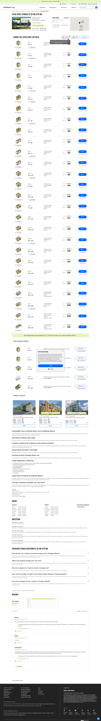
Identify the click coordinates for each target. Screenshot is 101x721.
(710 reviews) (19, 415)
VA (36, 705)
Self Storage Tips (24, 692)
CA (10, 703)
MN (47, 703)
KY (34, 703)
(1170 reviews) (46, 415)
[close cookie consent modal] (63, 351)
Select (82, 43)
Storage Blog (23, 694)
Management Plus (7, 689)
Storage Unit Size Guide (26, 697)
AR (6, 703)
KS (32, 703)
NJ (8, 705)
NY (13, 705)
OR (22, 705)
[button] (50, 342)
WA (38, 705)
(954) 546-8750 (43, 30)
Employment (6, 694)
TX (32, 705)
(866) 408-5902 (81, 506)
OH (17, 705)
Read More (19, 666)
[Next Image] (29, 23)
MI (45, 703)
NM (11, 705)
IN (30, 703)
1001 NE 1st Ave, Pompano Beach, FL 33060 (59, 348)
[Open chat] (98, 718)
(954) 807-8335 (22, 496)
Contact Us (6, 695)
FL (21, 703)
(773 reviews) (72, 415)
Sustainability (6, 697)
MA (43, 703)
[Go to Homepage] (7, 7)
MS (49, 703)
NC (15, 705)
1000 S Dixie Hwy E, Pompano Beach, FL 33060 (60, 386)
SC (28, 705)
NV (4, 705)
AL (4, 703)
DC (19, 703)
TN (30, 705)
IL (28, 703)
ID (27, 703)
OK (19, 705)
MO (51, 703)
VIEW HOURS (66, 17)
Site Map (40, 692)
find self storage (20, 11)
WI (40, 705)
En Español (40, 691)
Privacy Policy (41, 694)
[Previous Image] (13, 23)
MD (41, 703)
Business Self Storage (25, 689)
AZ (8, 703)
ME (38, 703)
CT (15, 703)
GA (23, 703)
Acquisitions (6, 691)
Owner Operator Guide (25, 695)
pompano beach (35, 11)
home (13, 11)
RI (25, 705)
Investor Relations (7, 692)
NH (6, 705)
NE (54, 703)
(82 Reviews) (38, 22)
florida (28, 11)
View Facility (81, 348)
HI (25, 703)
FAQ (39, 689)
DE (17, 703)
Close (50, 365)
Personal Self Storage (25, 691)
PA (24, 705)
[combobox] (88, 7)
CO (13, 703)
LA (36, 703)
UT (34, 705)
